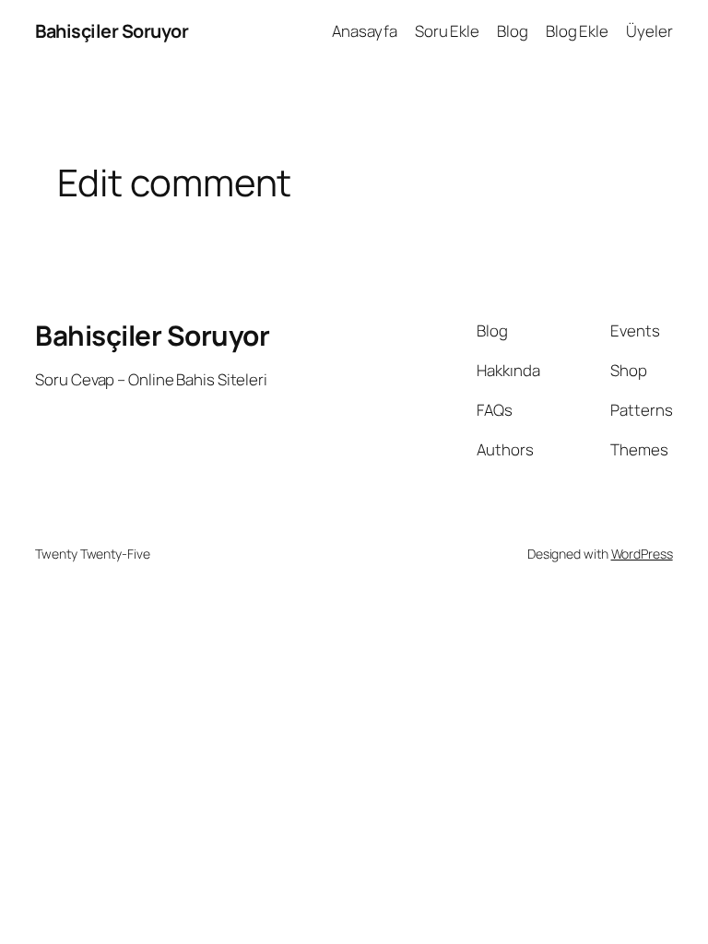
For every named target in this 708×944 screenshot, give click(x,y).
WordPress (642, 553)
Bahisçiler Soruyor (111, 30)
